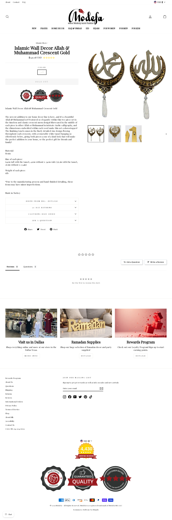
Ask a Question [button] (133, 262)
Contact (16, 2)
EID (87, 28)
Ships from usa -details (42, 201)
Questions (9, 386)
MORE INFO (31, 356)
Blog (7, 413)
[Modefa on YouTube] (75, 396)
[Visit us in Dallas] (31, 323)
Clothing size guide (41, 214)
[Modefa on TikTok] (90, 396)
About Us (9, 382)
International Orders (14, 401)
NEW (34, 28)
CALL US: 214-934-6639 (15, 429)
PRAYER (43, 28)
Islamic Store (41, 43)
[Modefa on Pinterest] (85, 396)
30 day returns (42, 207)
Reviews (8, 398)
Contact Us (10, 425)
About (7, 2)
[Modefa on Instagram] (64, 396)
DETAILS (86, 356)
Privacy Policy (11, 405)
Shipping (8, 390)
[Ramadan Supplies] (86, 323)
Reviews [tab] (10, 266)
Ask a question (42, 220)
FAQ (24, 2)
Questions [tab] (28, 266)
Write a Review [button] (157, 262)
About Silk (9, 417)
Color (42, 67)
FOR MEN (123, 28)
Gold (42, 72)
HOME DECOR (57, 28)
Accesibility (9, 421)
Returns (8, 394)
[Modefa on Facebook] (69, 396)
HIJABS (96, 28)
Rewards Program (13, 378)
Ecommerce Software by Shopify (86, 510)
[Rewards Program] (141, 323)
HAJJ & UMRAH (75, 28)
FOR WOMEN (109, 28)
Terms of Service (12, 409)
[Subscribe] (101, 388)
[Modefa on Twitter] (80, 396)
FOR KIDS (136, 28)
